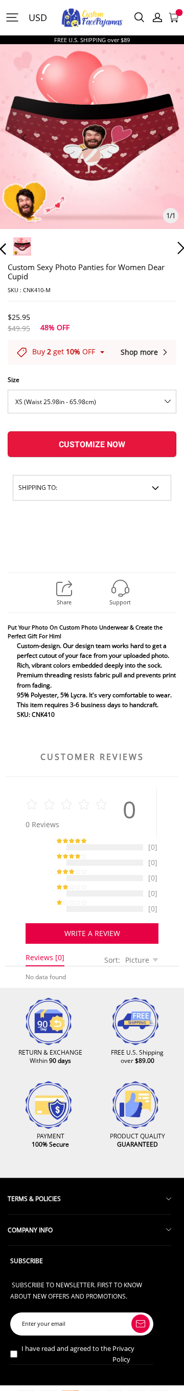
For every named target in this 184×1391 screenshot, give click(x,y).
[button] (23, 149)
